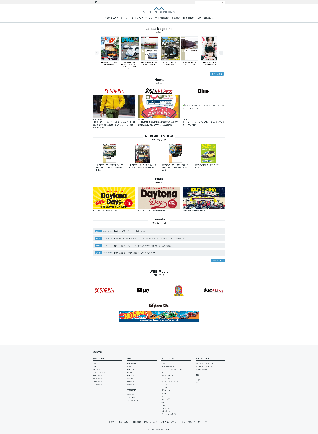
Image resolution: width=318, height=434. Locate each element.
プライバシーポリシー (169, 422)
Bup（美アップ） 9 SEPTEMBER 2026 (209, 63)
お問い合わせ (124, 422)
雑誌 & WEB (111, 18)
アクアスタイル (166, 384)
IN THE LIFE (165, 393)
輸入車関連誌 (97, 378)
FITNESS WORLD (167, 366)
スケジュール (127, 18)
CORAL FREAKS (167, 405)
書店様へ (208, 18)
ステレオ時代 (165, 399)
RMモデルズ (131, 369)
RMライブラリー (133, 375)
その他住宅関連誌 (202, 369)
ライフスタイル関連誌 (168, 414)
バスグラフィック (133, 400)
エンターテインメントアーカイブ (172, 369)
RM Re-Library (132, 363)
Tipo (94, 363)
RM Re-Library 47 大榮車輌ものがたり (149, 63)
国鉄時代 (130, 372)
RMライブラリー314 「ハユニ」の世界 (189, 63)
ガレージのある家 (99, 372)
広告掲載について (192, 18)
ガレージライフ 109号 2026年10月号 (109, 63)
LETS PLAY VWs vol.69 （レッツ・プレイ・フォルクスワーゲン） (128, 65)
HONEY (164, 363)
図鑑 (197, 383)
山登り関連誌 (165, 411)
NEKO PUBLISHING (159, 10)
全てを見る (216, 74)
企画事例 (175, 18)
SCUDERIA (97, 366)
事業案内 (112, 422)
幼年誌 (129, 366)
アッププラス (165, 378)
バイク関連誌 (97, 375)
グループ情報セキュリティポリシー (195, 422)
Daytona (164, 387)
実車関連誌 (131, 381)
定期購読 (164, 18)
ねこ (162, 396)
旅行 (162, 372)
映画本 (198, 380)
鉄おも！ (130, 378)
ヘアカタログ (165, 408)
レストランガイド (167, 375)
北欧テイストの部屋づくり (205, 363)
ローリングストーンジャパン (171, 381)
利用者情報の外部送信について (145, 422)
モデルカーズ (131, 397)
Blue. (163, 402)
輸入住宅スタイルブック (204, 366)
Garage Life (97, 369)
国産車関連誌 (97, 381)
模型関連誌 (131, 384)
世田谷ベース (165, 390)
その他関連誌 (97, 384)
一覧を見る (217, 260)
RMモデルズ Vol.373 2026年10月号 (169, 63)
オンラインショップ (147, 18)
